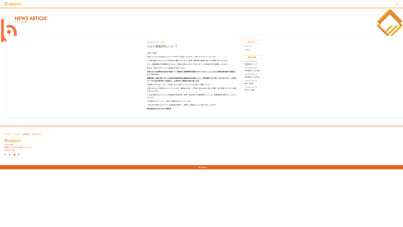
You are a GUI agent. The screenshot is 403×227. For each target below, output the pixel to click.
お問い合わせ (37, 134)
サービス (7, 134)
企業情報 (26, 134)
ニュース (248, 46)
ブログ (247, 49)
